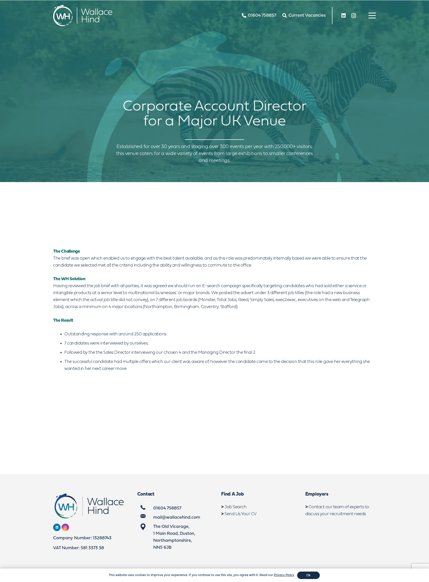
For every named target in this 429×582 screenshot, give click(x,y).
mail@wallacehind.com (176, 517)
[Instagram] (353, 16)
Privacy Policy (284, 575)
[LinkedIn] (344, 16)
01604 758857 (167, 508)
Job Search (235, 507)
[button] (372, 15)
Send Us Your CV (240, 514)
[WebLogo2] (82, 15)
